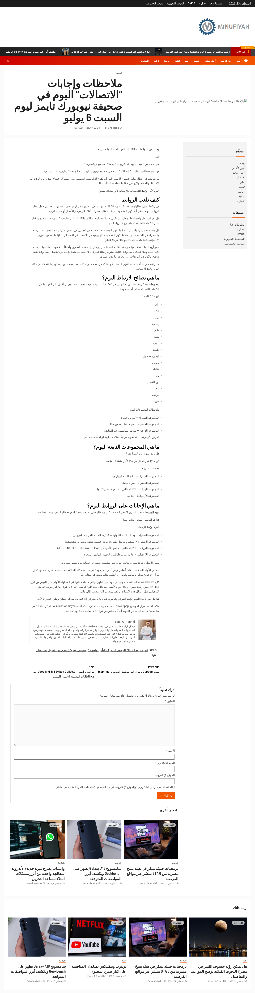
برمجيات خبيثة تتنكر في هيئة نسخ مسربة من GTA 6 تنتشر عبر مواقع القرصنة (152, 873)
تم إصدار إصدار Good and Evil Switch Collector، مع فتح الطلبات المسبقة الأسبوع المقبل (63, 671)
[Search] (8, 60)
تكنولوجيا (119, 73)
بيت (238, 60)
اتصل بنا (202, 3)
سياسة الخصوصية (154, 3)
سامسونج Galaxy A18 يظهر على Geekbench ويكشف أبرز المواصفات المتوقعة (97, 873)
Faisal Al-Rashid (111, 128)
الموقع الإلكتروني (165, 775)
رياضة (167, 60)
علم (187, 60)
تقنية (177, 60)
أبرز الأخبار (226, 60)
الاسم (170, 750)
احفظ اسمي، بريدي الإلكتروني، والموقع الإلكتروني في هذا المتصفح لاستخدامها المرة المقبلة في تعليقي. (113, 787)
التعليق (170, 701)
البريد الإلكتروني (165, 762)
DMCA (191, 3)
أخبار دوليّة (210, 60)
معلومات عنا (216, 3)
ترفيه (156, 60)
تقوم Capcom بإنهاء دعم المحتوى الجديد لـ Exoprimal (128, 669)
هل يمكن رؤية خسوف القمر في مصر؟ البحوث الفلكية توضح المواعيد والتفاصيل (219, 971)
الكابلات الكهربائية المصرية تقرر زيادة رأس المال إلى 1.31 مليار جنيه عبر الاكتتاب (130, 51)
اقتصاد (197, 60)
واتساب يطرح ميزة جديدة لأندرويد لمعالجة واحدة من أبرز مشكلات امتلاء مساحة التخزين (38, 873)
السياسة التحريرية (176, 3)
